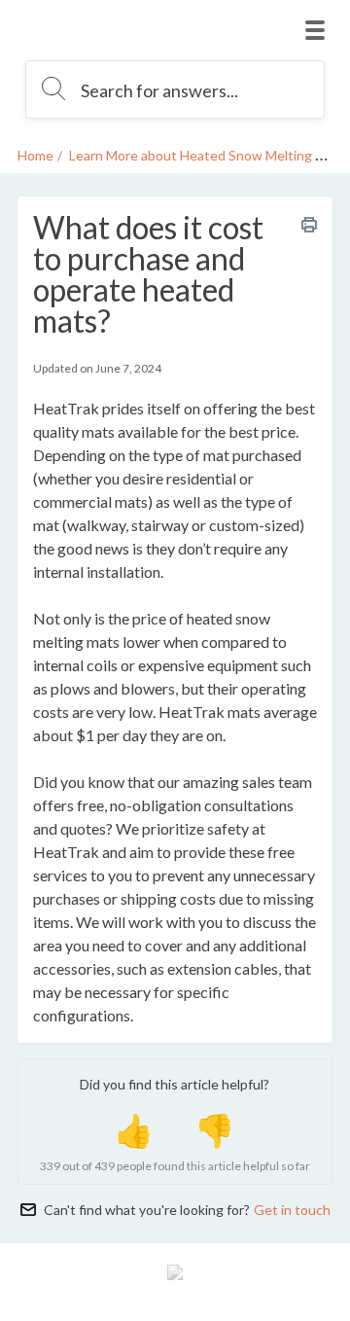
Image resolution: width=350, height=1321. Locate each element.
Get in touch (292, 1209)
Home (35, 155)
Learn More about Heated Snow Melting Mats (207, 155)
